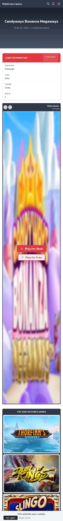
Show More (50, 57)
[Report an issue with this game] (5, 107)
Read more (24, 517)
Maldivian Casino (12, 3)
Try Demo (31, 434)
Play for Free (33, 257)
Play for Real (33, 248)
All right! (10, 517)
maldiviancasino (40, 27)
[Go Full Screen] (10, 107)
